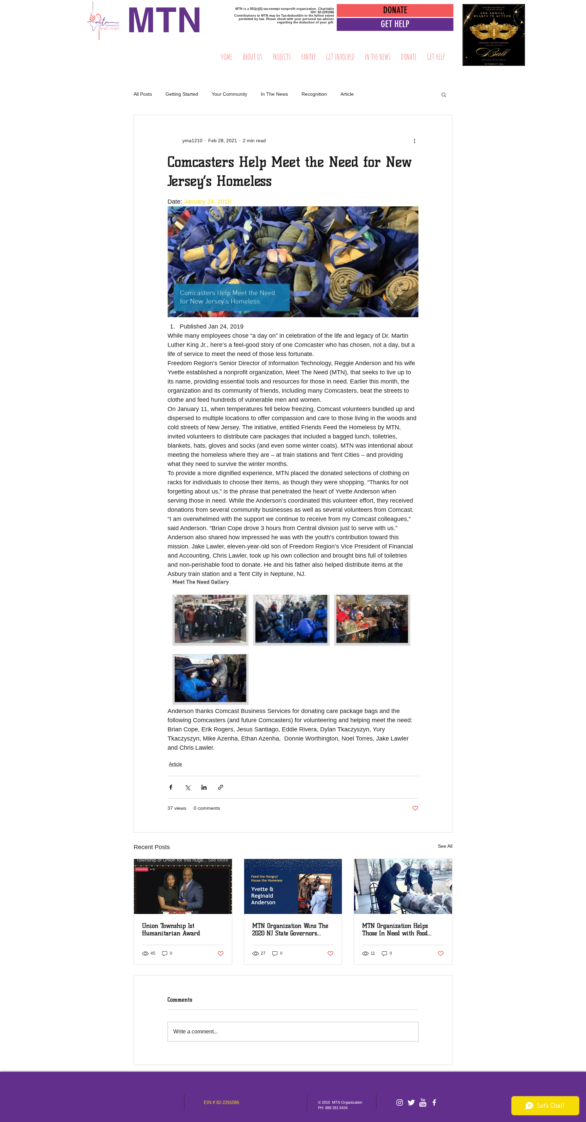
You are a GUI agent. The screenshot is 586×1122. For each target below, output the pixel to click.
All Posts (143, 94)
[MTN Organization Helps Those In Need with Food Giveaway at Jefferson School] (403, 886)
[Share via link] (220, 787)
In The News (274, 94)
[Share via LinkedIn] (204, 787)
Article (347, 94)
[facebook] (434, 1102)
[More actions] (414, 141)
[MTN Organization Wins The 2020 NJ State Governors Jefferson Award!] (293, 886)
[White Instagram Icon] (399, 1102)
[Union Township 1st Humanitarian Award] (183, 886)
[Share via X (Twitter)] (187, 787)
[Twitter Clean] (411, 1102)
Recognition (314, 94)
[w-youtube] (422, 1102)
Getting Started (181, 94)
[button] (395, 24)
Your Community (229, 94)
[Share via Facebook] (171, 787)
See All (445, 846)
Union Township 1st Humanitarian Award (171, 929)
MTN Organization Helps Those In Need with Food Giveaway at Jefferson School (400, 929)
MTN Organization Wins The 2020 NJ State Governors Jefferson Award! (290, 929)
